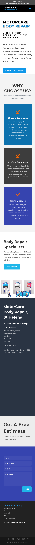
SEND (27, 489)
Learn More (11, 267)
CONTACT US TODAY (14, 70)
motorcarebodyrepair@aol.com (16, 522)
